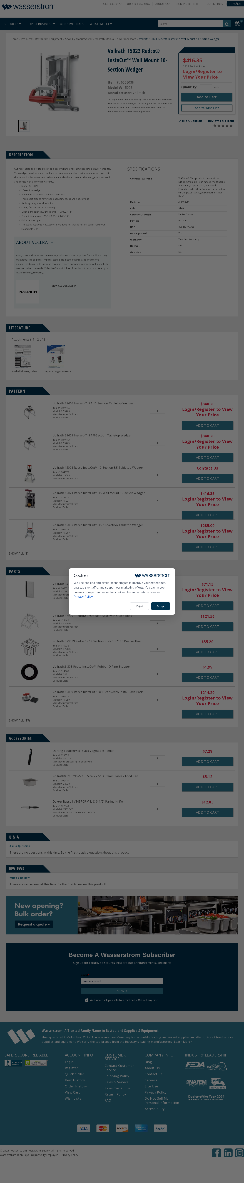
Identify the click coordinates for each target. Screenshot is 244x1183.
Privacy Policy (83, 596)
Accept (161, 606)
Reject (139, 606)
